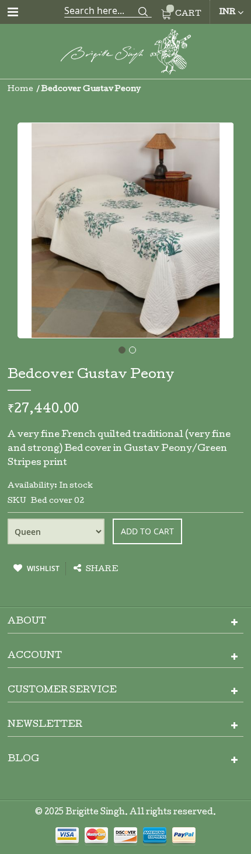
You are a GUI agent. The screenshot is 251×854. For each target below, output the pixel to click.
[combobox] (108, 11)
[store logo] (125, 54)
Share (101, 569)
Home (20, 89)
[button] (120, 348)
